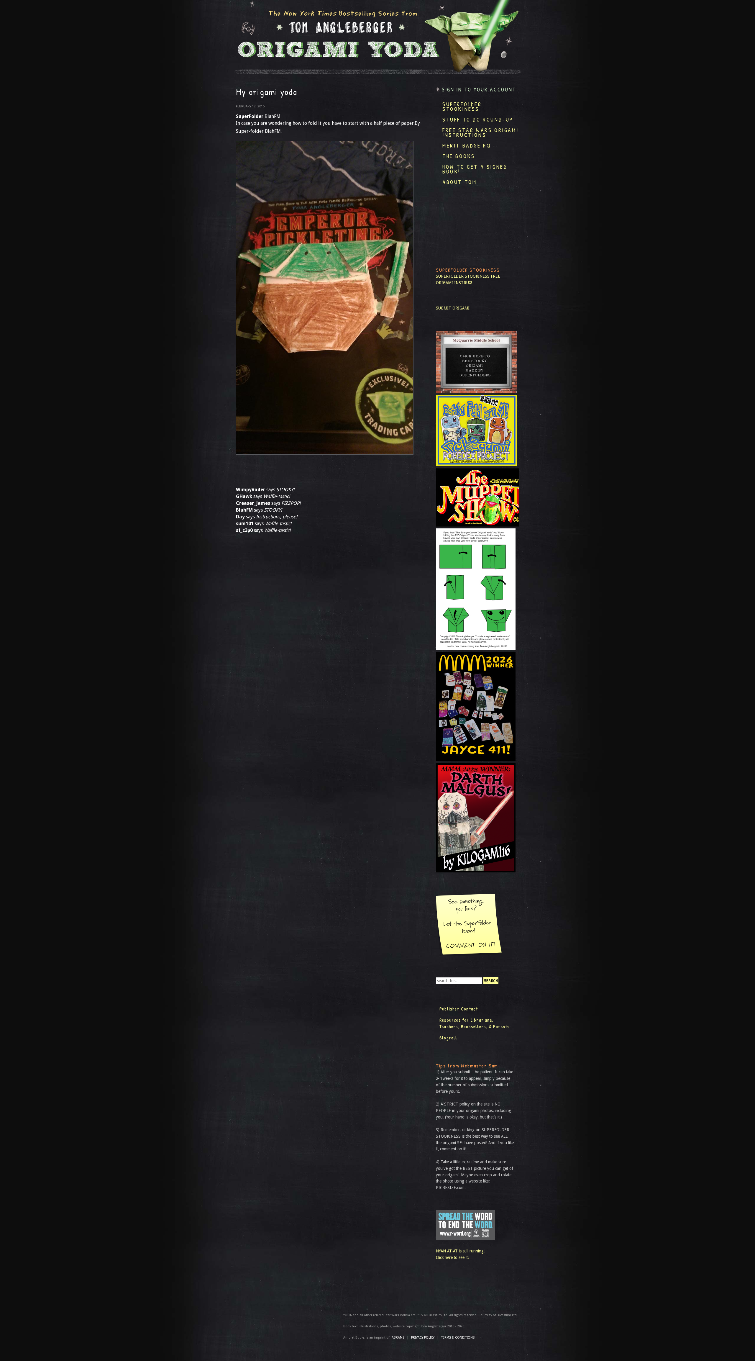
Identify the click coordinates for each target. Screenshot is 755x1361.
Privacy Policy (422, 1337)
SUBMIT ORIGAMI (453, 308)
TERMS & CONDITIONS (458, 1337)
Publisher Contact (458, 1008)
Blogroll (448, 1037)
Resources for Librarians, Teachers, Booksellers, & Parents (474, 1023)
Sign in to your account (479, 89)
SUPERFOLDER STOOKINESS (463, 276)
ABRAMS (398, 1337)
